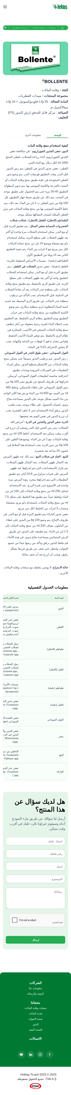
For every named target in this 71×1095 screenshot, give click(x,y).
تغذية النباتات (35, 1013)
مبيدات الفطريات (19, 27)
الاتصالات (35, 1038)
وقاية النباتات (38, 27)
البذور (36, 1024)
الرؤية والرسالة (35, 993)
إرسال (35, 939)
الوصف (57, 134)
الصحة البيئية (35, 1029)
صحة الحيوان (35, 1018)
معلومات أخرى (33, 134)
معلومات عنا (35, 988)
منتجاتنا (52, 27)
